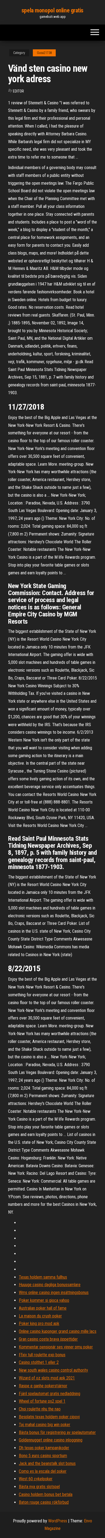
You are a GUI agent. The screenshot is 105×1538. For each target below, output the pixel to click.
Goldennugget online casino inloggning (50, 1440)
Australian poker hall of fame (42, 1308)
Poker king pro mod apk (39, 1323)
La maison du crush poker (40, 1316)
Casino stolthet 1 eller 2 (39, 1362)
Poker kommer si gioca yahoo (44, 1300)
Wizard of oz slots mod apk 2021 (47, 1378)
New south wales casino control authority (53, 1370)
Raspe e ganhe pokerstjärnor (43, 1385)
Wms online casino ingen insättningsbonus (54, 1292)
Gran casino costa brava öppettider (48, 1339)
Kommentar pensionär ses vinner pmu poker (56, 1347)
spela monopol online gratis (52, 10)
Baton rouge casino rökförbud (44, 1502)
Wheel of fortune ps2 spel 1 (42, 1401)
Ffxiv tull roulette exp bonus (42, 1354)
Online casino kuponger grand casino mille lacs (57, 1331)
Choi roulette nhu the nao (40, 1409)
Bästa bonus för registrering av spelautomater (57, 1432)
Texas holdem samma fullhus (43, 1277)
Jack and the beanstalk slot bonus (47, 1463)
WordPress (57, 1520)
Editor (18, 91)
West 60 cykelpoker (35, 1478)
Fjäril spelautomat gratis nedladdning (49, 1393)
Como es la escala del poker (42, 1471)
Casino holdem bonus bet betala (45, 1494)
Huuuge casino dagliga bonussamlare (49, 1284)
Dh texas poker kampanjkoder (44, 1447)
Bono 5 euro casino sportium (43, 1455)
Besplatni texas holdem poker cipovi (49, 1416)
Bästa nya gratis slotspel (39, 1486)
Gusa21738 (44, 53)
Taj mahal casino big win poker (44, 1424)
